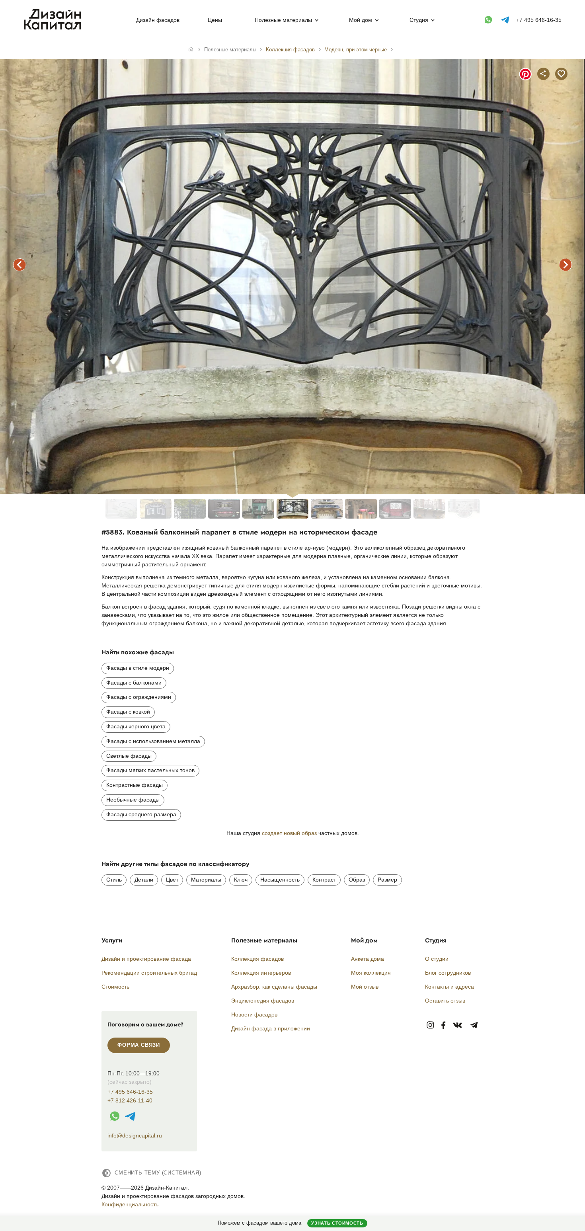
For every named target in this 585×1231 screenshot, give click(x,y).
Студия (419, 20)
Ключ (241, 879)
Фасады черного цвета (136, 726)
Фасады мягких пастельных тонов (150, 770)
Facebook (443, 1025)
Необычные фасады (133, 799)
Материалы (206, 879)
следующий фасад (565, 265)
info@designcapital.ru (134, 1135)
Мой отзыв (364, 986)
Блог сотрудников (448, 973)
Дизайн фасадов (157, 20)
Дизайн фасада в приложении (270, 1028)
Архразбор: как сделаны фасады (274, 986)
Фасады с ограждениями (138, 697)
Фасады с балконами (134, 682)
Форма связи (138, 1045)
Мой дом (360, 20)
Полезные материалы (283, 20)
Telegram (474, 1025)
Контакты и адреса (449, 986)
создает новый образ (289, 833)
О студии (436, 959)
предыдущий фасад (19, 265)
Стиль (114, 879)
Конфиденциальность (129, 1204)
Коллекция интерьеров (261, 973)
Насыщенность (280, 879)
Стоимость (115, 986)
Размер (387, 879)
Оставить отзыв (445, 1000)
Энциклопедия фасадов (262, 1000)
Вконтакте (457, 1025)
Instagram (430, 1025)
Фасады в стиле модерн (137, 668)
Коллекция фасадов (257, 959)
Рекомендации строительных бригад (149, 973)
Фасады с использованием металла (153, 741)
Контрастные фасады (134, 785)
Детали (144, 879)
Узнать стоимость (337, 1223)
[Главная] (191, 50)
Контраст (324, 879)
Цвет (172, 879)
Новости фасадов (254, 1014)
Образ (357, 879)
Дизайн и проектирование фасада (146, 959)
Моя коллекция (371, 973)
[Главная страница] (54, 28)
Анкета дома (367, 959)
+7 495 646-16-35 (539, 20)
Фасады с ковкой (128, 711)
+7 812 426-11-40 (129, 1101)
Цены (215, 20)
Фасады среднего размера (141, 814)
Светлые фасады (129, 756)
